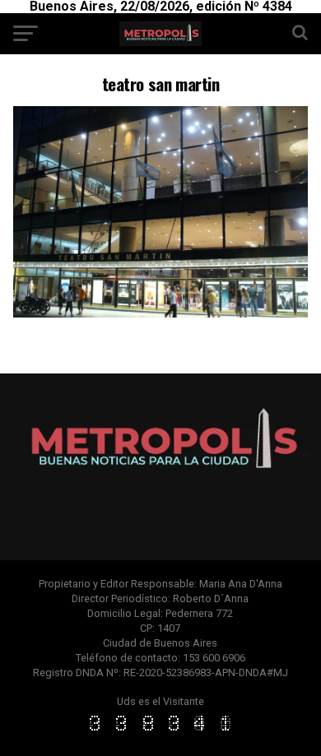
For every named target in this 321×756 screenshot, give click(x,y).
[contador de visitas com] (160, 732)
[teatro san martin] (160, 313)
